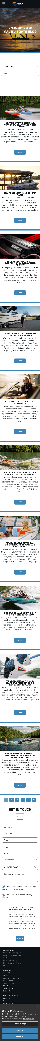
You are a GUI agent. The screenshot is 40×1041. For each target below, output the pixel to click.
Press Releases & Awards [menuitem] (12, 963)
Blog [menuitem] (4, 965)
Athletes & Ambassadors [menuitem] (12, 955)
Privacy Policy (28, 1019)
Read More (20, 152)
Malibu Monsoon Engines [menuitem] (12, 953)
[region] (20, 1022)
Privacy (29, 928)
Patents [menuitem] (6, 1001)
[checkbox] (20, 892)
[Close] (37, 1006)
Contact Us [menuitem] (7, 973)
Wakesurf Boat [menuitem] (8, 983)
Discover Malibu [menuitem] (8, 950)
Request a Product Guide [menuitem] (12, 978)
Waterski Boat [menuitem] (8, 988)
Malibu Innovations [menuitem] (10, 960)
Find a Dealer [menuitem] (8, 981)
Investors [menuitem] (6, 998)
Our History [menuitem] (7, 958)
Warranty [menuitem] (6, 975)
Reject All (20, 1030)
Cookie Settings (20, 1024)
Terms (33, 928)
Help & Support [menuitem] (8, 970)
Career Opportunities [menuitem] (10, 996)
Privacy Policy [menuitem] (8, 1003)
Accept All (20, 1037)
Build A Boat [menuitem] (7, 991)
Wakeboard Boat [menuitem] (9, 986)
